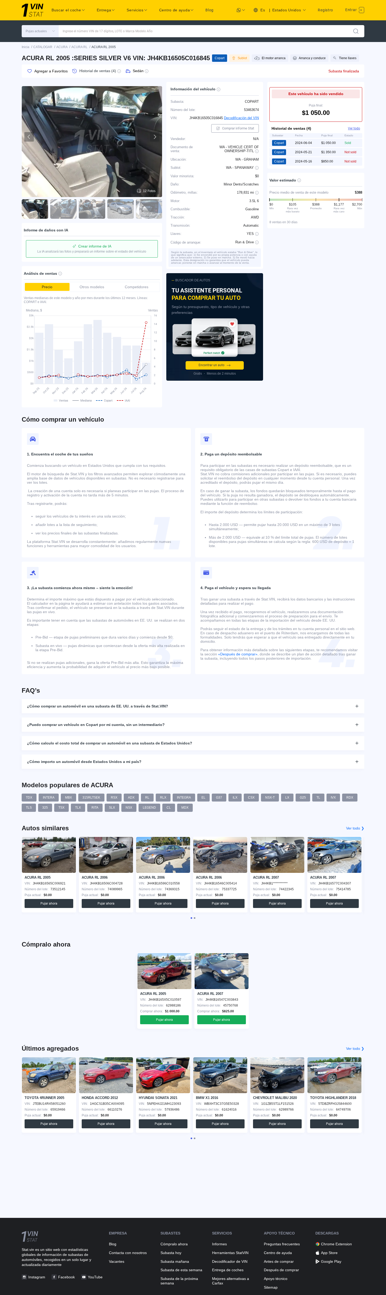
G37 (219, 797)
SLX (112, 807)
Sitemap (271, 1287)
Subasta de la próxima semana (179, 1281)
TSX (61, 807)
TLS (29, 807)
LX (287, 797)
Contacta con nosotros (128, 1253)
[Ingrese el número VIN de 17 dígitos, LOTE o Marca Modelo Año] (356, 31)
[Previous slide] (29, 137)
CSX (251, 797)
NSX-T (270, 797)
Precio (47, 287)
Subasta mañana (174, 1261)
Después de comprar (281, 1270)
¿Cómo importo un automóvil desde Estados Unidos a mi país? (84, 762)
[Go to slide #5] (149, 209)
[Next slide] (154, 137)
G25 (303, 797)
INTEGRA (184, 797)
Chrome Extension (336, 1244)
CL (169, 807)
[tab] (191, 918)
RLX (163, 797)
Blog (209, 10)
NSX (129, 807)
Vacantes (116, 1261)
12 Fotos (149, 191)
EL (203, 797)
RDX (349, 797)
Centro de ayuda (278, 1253)
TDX (29, 797)
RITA (94, 807)
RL (147, 797)
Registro (325, 10)
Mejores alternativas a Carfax (230, 1281)
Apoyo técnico (275, 1279)
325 (45, 807)
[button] (40, 31)
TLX (78, 807)
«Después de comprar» (238, 654)
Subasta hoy (170, 1253)
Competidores (136, 287)
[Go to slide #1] (35, 209)
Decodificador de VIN (229, 1261)
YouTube (95, 1277)
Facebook (66, 1277)
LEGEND (149, 807)
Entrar (351, 10)
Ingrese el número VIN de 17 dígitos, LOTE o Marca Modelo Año (108, 31)
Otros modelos (92, 287)
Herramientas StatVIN (230, 1253)
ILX (235, 797)
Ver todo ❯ (355, 828)
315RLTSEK (91, 797)
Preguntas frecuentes (282, 1244)
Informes (219, 1244)
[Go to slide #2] (63, 209)
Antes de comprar (279, 1261)
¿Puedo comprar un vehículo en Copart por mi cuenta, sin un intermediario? (96, 725)
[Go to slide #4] (120, 209)
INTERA (48, 797)
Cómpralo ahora (174, 1244)
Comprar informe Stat (238, 128)
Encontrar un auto (211, 365)
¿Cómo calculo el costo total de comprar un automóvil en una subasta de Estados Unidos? (109, 743)
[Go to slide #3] (92, 209)
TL (318, 797)
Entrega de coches (227, 1270)
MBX (68, 797)
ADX (131, 797)
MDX (185, 807)
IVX (333, 797)
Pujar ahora (48, 903)
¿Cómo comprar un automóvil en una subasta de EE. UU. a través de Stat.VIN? (97, 706)
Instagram (36, 1277)
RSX (114, 797)
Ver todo (354, 128)
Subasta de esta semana (181, 1270)
